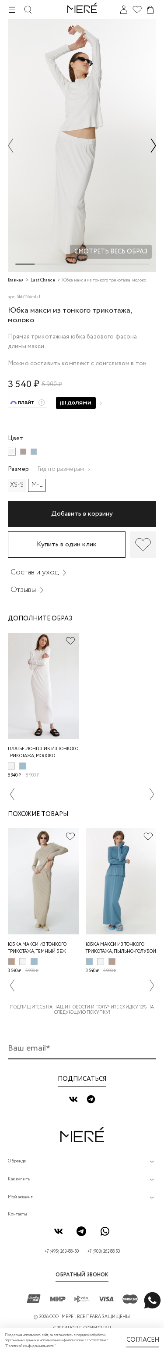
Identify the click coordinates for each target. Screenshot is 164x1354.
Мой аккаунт (20, 1197)
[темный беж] (23, 452)
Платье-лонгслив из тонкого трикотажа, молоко (43, 752)
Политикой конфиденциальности (30, 1346)
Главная (16, 280)
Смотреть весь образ (110, 251)
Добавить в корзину (82, 514)
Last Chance (43, 280)
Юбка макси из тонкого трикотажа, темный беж (37, 948)
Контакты (17, 1214)
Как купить (19, 1179)
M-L (36, 485)
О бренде (17, 1161)
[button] (11, 146)
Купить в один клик (67, 544)
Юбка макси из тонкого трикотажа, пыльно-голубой (121, 948)
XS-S (17, 485)
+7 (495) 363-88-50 (62, 1251)
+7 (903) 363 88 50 (103, 1251)
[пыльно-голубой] (34, 452)
